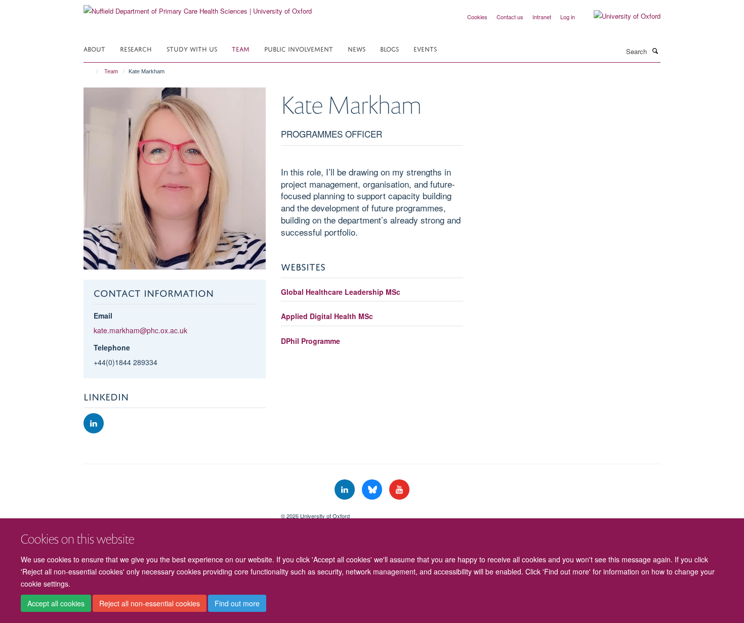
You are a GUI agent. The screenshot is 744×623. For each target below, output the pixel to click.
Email (103, 315)
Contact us (510, 17)
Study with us (192, 48)
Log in (567, 17)
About (94, 48)
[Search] (654, 50)
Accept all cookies (56, 603)
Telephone (112, 347)
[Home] (92, 71)
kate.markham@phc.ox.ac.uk (140, 330)
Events (425, 48)
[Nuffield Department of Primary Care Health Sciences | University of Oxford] (198, 7)
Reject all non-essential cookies (149, 603)
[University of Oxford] (619, 16)
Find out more (237, 603)
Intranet (541, 17)
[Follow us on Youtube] (399, 490)
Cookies (477, 17)
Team (241, 48)
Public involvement (298, 48)
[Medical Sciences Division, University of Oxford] (175, 512)
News (356, 48)
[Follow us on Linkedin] (94, 423)
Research (136, 48)
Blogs (389, 48)
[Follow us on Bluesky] (373, 490)
